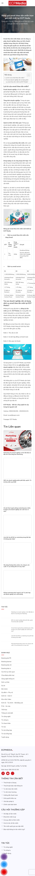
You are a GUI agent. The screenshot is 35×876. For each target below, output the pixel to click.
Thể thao (4, 711)
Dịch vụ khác (5, 683)
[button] (2, 3)
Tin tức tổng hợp (6, 731)
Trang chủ (4, 21)
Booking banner (6, 663)
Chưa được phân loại (7, 676)
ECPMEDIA (6, 751)
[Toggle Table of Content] (28, 75)
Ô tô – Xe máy (5, 707)
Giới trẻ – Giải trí (6, 697)
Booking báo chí (6, 666)
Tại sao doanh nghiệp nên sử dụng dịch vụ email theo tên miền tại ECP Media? (17, 81)
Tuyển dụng (5, 738)
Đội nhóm (4, 690)
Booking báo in (6, 669)
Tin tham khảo (5, 724)
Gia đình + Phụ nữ (7, 694)
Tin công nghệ (5, 718)
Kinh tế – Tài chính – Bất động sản (12, 704)
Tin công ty (4, 721)
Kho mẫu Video (6, 700)
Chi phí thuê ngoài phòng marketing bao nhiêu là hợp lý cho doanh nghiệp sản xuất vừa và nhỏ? (22, 629)
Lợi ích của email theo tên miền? (15, 78)
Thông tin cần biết (7, 714)
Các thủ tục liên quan (8, 673)
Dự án (3, 687)
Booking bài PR (6, 659)
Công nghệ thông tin (7, 680)
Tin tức (11, 21)
